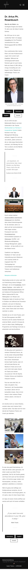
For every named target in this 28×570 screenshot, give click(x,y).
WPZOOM (18, 566)
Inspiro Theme (10, 566)
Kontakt (18, 115)
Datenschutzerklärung (8, 560)
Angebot (6, 115)
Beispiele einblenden (11, 275)
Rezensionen (18, 111)
